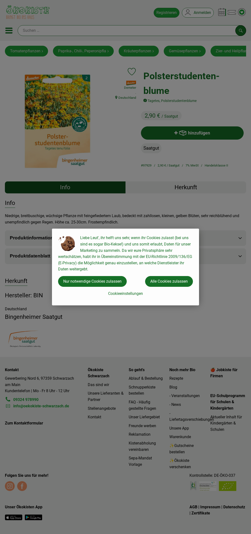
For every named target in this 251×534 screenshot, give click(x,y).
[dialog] (125, 267)
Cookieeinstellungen (125, 293)
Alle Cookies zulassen (169, 281)
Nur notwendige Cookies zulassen (92, 281)
